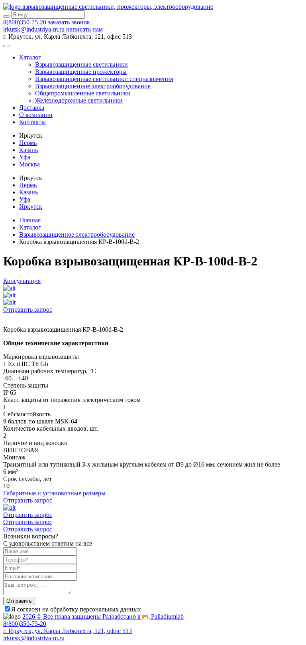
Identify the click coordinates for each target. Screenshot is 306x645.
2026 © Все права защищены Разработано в (103, 616)
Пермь (28, 142)
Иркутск (30, 206)
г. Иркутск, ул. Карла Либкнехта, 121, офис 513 (67, 630)
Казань (28, 149)
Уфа (24, 157)
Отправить (19, 601)
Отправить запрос (27, 309)
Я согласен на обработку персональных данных (76, 609)
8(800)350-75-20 (25, 22)
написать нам (84, 29)
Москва (29, 164)
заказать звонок (69, 22)
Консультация (22, 280)
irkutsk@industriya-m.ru (34, 29)
